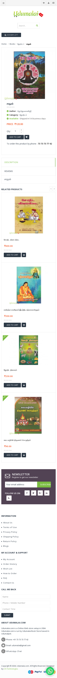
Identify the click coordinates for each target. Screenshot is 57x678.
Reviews (8, 171)
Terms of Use (10, 527)
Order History (10, 564)
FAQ (5, 578)
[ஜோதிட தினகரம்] (28, 349)
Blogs (6, 546)
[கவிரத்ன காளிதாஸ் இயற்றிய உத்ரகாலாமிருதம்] (28, 284)
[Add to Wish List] (24, 255)
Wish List (7, 568)
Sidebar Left (12, 35)
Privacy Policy (10, 532)
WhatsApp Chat (14, 651)
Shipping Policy (11, 536)
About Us (7, 522)
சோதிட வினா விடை (11, 239)
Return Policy (10, 541)
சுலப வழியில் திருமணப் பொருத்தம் (17, 440)
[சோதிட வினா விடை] (28, 214)
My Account (9, 559)
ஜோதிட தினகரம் (10, 370)
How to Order (10, 573)
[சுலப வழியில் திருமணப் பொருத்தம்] (28, 415)
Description (11, 162)
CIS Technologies (11, 669)
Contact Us (8, 582)
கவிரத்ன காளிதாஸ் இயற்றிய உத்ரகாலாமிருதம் (21, 309)
